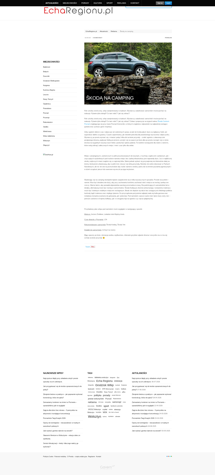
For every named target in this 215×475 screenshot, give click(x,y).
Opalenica (47, 104)
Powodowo (47, 108)
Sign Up (160, 3)
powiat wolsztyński (96, 399)
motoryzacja (91, 392)
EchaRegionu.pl (91, 31)
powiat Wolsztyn (116, 395)
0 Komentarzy (97, 37)
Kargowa (46, 85)
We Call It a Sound (114, 412)
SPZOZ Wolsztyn (94, 409)
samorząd (116, 402)
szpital (104, 409)
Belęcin (45, 72)
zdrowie (117, 416)
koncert (91, 389)
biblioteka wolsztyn (101, 377)
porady (106, 395)
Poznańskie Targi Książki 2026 (54, 418)
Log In (168, 3)
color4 (171, 456)
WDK (105, 412)
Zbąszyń (46, 145)
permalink (168, 37)
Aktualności (51, 3)
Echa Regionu (104, 380)
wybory (105, 416)
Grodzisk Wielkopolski (51, 81)
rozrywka (108, 402)
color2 (168, 456)
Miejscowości (70, 3)
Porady (85, 3)
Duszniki (46, 76)
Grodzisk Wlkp (104, 385)
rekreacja (100, 402)
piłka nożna (117, 392)
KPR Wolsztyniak (108, 389)
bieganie (112, 377)
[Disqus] (128, 281)
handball (117, 385)
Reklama (121, 3)
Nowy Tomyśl (48, 99)
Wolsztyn (46, 141)
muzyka (99, 392)
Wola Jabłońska (49, 136)
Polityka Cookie (48, 456)
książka (117, 389)
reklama (92, 402)
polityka (97, 395)
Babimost (46, 67)
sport (106, 406)
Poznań (46, 113)
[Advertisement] (60, 40)
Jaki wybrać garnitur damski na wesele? (57, 431)
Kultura (98, 3)
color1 (167, 456)
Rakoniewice (48, 122)
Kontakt (135, 3)
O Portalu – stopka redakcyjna (77, 456)
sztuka (111, 409)
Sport (109, 3)
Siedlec (45, 127)
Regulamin (91, 456)
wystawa (111, 416)
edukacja (118, 381)
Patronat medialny (60, 456)
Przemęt (46, 118)
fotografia (91, 385)
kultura (123, 389)
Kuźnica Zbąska (49, 90)
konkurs (98, 389)
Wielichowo (47, 131)
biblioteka (90, 377)
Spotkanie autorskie (117, 406)
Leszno (45, 95)
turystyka (98, 412)
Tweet (87, 247)
